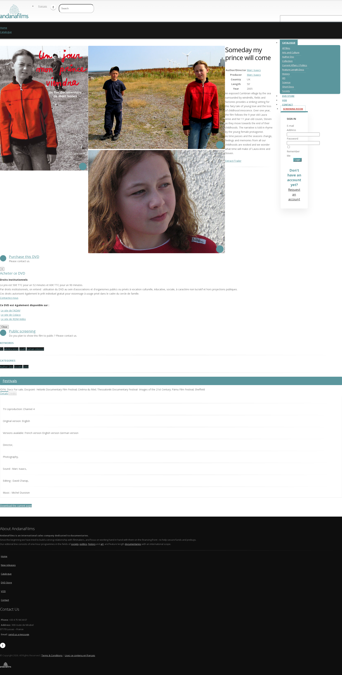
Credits (13, 393)
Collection (287, 61)
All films (286, 48)
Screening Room (293, 108)
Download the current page (16, 505)
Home (3, 27)
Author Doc (288, 56)
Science (286, 82)
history (91, 544)
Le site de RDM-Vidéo (13, 319)
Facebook (53, 7)
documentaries (133, 544)
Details (4, 393)
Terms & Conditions (52, 655)
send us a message (18, 634)
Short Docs (288, 86)
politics (83, 544)
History (286, 73)
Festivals (10, 380)
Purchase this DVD (24, 256)
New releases (8, 565)
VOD (284, 100)
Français (42, 6)
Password (292, 138)
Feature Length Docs (293, 69)
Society (286, 90)
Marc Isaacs (254, 70)
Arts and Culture (290, 52)
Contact (287, 104)
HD (283, 78)
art (102, 544)
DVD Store (288, 96)
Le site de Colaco (11, 314)
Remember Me (293, 153)
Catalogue (288, 42)
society (75, 544)
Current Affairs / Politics (294, 65)
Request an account (294, 194)
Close (4, 327)
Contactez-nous (9, 298)
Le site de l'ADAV (10, 310)
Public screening (22, 331)
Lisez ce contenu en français (80, 655)
